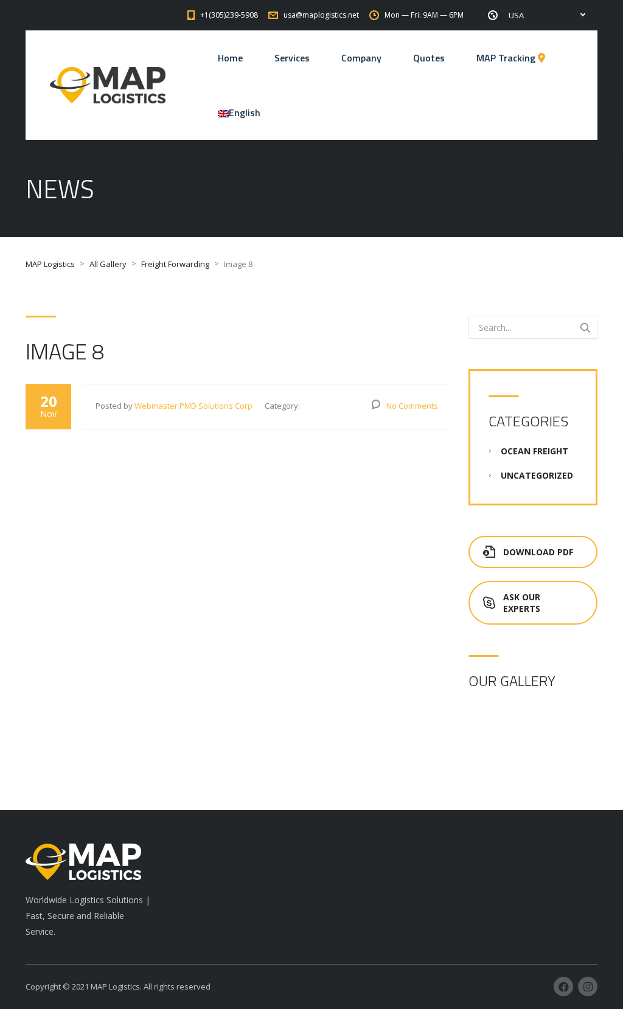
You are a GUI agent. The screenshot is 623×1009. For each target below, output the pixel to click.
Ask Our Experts (521, 602)
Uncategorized (537, 475)
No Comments (412, 405)
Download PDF (538, 552)
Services (292, 57)
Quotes (429, 57)
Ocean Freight (534, 451)
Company (361, 57)
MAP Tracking (507, 57)
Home (230, 57)
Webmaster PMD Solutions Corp (193, 405)
